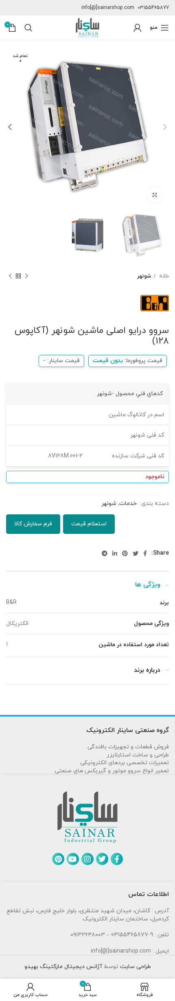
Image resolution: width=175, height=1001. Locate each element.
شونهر (144, 276)
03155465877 (153, 7)
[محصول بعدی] (10, 276)
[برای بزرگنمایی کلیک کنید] (155, 195)
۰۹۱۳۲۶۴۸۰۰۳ (87, 935)
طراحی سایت (134, 966)
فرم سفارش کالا (33, 524)
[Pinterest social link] (125, 553)
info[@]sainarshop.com (107, 7)
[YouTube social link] (73, 859)
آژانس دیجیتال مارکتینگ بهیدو (63, 966)
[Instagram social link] (87, 859)
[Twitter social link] (135, 553)
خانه (163, 276)
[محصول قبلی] (26, 276)
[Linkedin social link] (115, 553)
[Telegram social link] (104, 553)
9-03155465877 (132, 935)
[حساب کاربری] (137, 28)
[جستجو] (28, 28)
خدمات (128, 503)
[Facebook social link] (145, 553)
